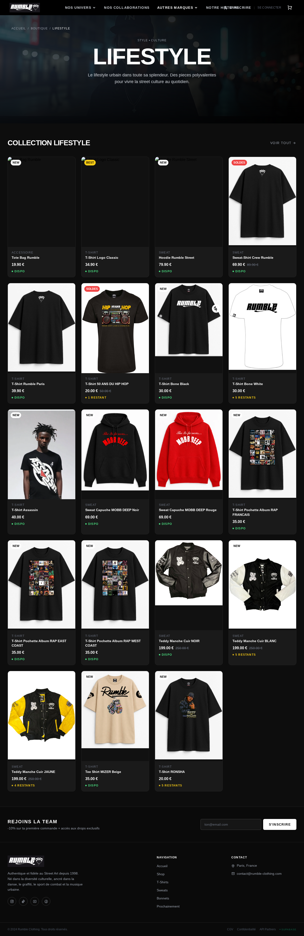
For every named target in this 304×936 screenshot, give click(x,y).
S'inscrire (280, 824)
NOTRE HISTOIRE (222, 7)
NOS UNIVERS (78, 7)
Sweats (162, 890)
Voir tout (281, 143)
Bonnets (163, 898)
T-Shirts (162, 882)
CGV (230, 929)
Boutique (39, 28)
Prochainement (168, 906)
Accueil (18, 28)
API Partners (268, 929)
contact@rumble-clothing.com (259, 873)
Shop (161, 874)
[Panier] (289, 7)
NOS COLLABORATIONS (126, 7)
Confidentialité (246, 929)
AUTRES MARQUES (175, 7)
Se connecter (269, 7)
